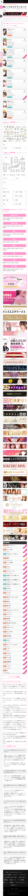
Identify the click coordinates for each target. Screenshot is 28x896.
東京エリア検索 (7, 18)
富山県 (17, 226)
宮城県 (17, 218)
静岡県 (8, 242)
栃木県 (4, 235)
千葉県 (18, 175)
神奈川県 (12, 175)
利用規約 (11, 882)
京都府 (12, 248)
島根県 (12, 256)
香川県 (8, 262)
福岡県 (4, 269)
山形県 (4, 219)
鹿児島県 (9, 270)
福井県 (4, 227)
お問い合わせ (22, 877)
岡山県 (4, 256)
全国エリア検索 (12, 18)
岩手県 (12, 218)
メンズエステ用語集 (14, 677)
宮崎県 (4, 270)
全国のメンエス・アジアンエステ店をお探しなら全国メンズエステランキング (14, 891)
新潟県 (12, 226)
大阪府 (4, 248)
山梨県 (4, 226)
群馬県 (8, 235)
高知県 (12, 262)
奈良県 (21, 248)
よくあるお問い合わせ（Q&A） (10, 877)
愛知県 (4, 242)
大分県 (21, 269)
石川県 (21, 226)
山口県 (21, 256)
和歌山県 (5, 250)
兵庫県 (8, 248)
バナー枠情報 (21, 879)
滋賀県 (17, 248)
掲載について (13, 879)
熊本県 (17, 269)
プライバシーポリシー (20, 882)
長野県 (8, 226)
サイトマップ (23, 874)
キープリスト (21, 18)
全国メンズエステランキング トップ (14, 872)
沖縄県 (13, 270)
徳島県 (17, 262)
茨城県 (22, 234)
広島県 (8, 256)
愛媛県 (4, 262)
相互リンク (5, 882)
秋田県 (21, 218)
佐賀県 (8, 269)
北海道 (4, 218)
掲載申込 (6, 879)
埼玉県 (23, 175)
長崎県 (12, 269)
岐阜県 (12, 242)
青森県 (8, 218)
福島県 (8, 219)
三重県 (17, 242)
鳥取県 (17, 256)
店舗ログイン (14, 885)
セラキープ (15, 874)
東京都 (4, 234)
